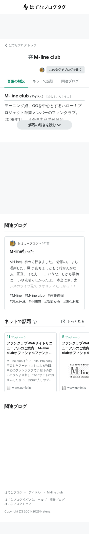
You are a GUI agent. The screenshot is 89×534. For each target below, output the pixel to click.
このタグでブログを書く (65, 69)
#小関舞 (35, 301)
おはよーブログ (28, 243)
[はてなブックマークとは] (35, 321)
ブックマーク (16, 336)
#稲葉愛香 (52, 301)
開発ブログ (57, 499)
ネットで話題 (43, 81)
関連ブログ (70, 81)
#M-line (16, 295)
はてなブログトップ (17, 504)
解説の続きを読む (42, 125)
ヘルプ (42, 499)
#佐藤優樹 (56, 295)
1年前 (45, 243)
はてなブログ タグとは (19, 499)
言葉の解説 (16, 81)
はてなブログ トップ (22, 45)
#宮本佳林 (18, 301)
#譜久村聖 (71, 301)
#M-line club (35, 295)
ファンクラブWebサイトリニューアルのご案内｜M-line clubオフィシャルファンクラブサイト (29, 348)
